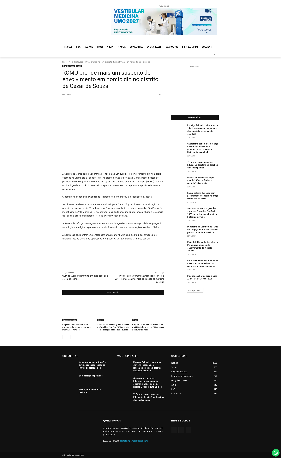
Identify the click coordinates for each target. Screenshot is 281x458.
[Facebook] (91, 102)
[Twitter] (98, 102)
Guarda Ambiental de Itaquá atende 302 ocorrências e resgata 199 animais (200, 180)
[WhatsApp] (111, 102)
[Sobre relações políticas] (69, 379)
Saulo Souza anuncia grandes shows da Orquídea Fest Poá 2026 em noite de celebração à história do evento (113, 327)
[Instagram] (181, 430)
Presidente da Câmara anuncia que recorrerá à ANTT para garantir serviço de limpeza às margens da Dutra (139, 279)
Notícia (79, 66)
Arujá (135, 320)
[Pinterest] (105, 102)
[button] (215, 53)
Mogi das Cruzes (76, 62)
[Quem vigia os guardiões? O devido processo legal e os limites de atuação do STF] (69, 366)
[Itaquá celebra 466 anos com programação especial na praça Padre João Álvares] (78, 310)
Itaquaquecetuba (69, 320)
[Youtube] (188, 430)
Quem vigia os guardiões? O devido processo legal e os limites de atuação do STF (92, 365)
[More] (118, 102)
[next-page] (69, 337)
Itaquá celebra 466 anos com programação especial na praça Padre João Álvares (76, 327)
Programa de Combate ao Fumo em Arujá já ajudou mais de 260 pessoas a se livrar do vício (148, 327)
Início (64, 62)
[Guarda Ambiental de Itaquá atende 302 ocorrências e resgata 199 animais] (178, 181)
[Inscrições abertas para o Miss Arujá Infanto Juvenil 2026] (178, 280)
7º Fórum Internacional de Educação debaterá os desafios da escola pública (202, 165)
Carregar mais (194, 290)
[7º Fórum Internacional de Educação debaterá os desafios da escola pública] (178, 166)
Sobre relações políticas (91, 376)
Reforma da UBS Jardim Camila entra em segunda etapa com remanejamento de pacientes (202, 263)
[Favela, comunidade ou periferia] (69, 393)
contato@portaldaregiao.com (134, 440)
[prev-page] (64, 337)
